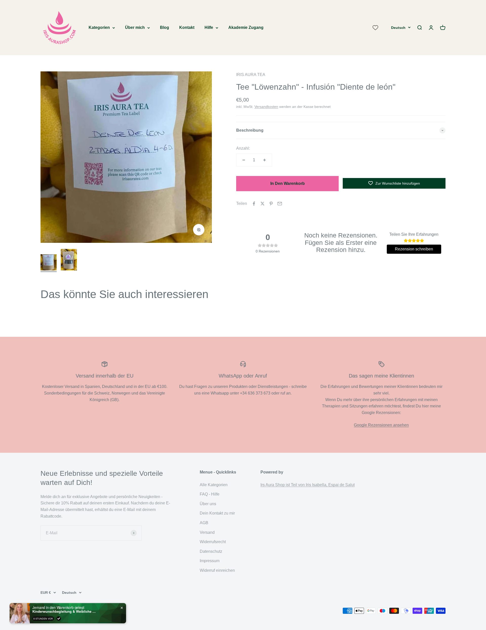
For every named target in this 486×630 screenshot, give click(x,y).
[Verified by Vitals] (58, 617)
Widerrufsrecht (213, 542)
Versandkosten (266, 107)
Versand (207, 532)
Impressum (209, 561)
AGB (204, 523)
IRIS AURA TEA (250, 74)
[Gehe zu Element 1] (48, 263)
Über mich (135, 27)
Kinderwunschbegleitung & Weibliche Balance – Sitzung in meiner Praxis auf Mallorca (64, 610)
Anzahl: (243, 148)
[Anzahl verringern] (243, 160)
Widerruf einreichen (217, 570)
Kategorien (99, 27)
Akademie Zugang (246, 27)
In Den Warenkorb (287, 183)
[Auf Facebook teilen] (254, 203)
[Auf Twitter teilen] (262, 203)
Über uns (208, 504)
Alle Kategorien (214, 485)
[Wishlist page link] (375, 27)
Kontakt (186, 27)
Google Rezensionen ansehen (381, 425)
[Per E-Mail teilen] (279, 203)
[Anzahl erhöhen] (264, 160)
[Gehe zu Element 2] (69, 260)
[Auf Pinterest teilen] (271, 203)
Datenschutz (211, 551)
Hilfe (209, 27)
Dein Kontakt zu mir (217, 513)
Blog (164, 27)
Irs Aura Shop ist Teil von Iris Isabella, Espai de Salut (307, 485)
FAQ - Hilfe (209, 494)
